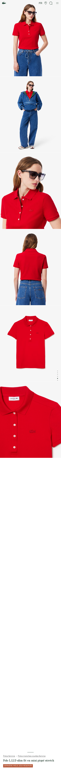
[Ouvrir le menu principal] (57, 3)
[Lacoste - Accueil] (4, 3)
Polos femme (9, 756)
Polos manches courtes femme (32, 756)
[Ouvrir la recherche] (51, 3)
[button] (45, 3)
